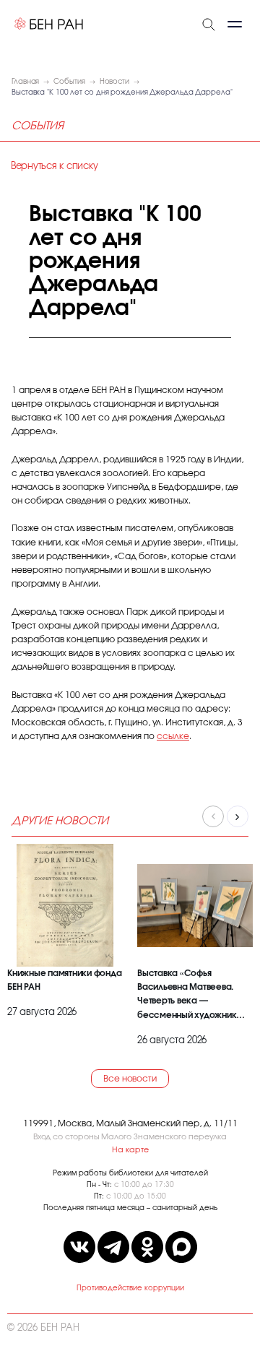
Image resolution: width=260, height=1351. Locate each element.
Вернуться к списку (54, 166)
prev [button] (213, 816)
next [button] (237, 816)
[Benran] (49, 24)
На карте (130, 1150)
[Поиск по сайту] (208, 23)
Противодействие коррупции (130, 1288)
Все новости (130, 1078)
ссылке (173, 736)
